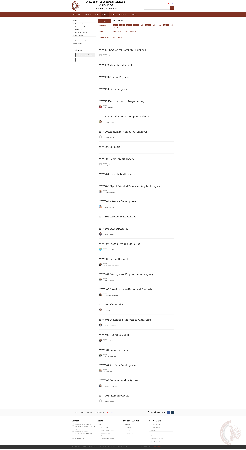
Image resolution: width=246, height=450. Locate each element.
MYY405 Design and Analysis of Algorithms (125, 319)
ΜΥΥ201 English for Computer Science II (123, 131)
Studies (104, 14)
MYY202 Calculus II (110, 146)
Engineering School (156, 441)
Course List (78, 29)
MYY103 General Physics (114, 77)
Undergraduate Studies (79, 24)
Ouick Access (131, 14)
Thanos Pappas (156, 447)
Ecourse (153, 430)
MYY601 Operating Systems (115, 350)
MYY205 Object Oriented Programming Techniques (129, 186)
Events (128, 430)
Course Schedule (155, 424)
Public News (104, 427)
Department (88, 14)
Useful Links (162, 3)
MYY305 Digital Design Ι (113, 259)
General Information (80, 26)
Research (113, 14)
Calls (102, 436)
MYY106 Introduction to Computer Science (124, 116)
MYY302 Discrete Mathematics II (118, 216)
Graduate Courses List (81, 40)
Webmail (153, 435)
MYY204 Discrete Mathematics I (118, 174)
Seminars (129, 427)
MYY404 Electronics (111, 304)
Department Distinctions (107, 438)
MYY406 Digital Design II (114, 334)
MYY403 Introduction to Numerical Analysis (125, 289)
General (77, 38)
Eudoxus (153, 433)
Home (145, 3)
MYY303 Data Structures (113, 228)
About (150, 3)
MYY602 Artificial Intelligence (117, 365)
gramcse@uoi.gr (79, 438)
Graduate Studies (78, 35)
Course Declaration (156, 427)
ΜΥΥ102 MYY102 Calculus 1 (115, 65)
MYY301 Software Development (118, 201)
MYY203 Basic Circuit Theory (116, 159)
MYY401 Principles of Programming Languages (127, 274)
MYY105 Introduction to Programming (121, 101)
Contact (155, 3)
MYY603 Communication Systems (119, 380)
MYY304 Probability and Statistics (119, 243)
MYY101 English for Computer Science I (122, 49)
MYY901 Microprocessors (114, 395)
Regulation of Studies (81, 32)
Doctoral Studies (77, 43)
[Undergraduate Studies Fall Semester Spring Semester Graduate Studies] (85, 55)
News (79, 14)
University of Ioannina (157, 438)
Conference (130, 433)
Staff (96, 14)
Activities (121, 14)
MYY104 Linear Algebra (113, 89)
